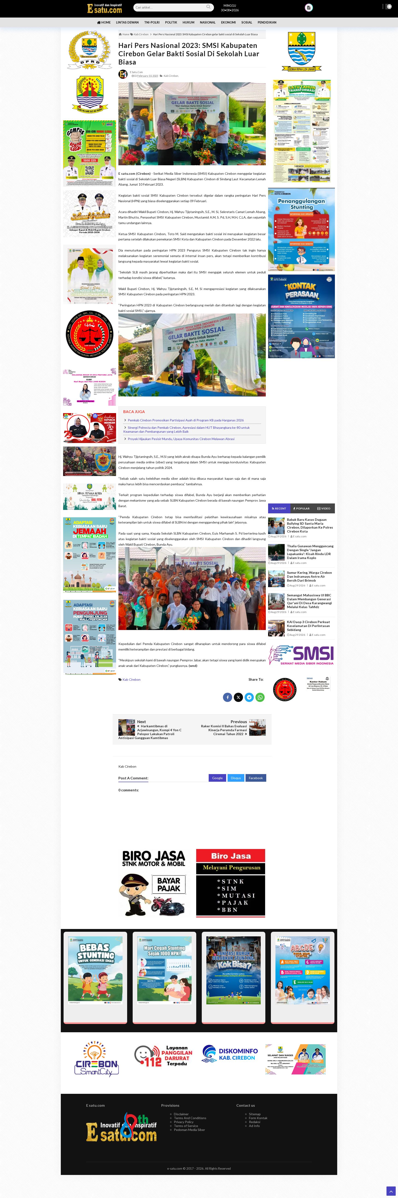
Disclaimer (181, 1114)
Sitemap (255, 1114)
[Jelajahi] (388, 6)
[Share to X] (238, 697)
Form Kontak (258, 1118)
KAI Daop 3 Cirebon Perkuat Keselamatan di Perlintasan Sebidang (308, 626)
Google (217, 778)
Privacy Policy (183, 1122)
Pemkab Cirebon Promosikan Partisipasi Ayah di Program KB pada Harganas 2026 (186, 420)
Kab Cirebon (131, 679)
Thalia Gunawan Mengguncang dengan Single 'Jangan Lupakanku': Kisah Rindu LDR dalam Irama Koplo (310, 552)
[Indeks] (309, 7)
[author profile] (123, 73)
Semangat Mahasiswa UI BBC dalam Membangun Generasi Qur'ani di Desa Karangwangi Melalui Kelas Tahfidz (309, 601)
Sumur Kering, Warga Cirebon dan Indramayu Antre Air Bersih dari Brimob (309, 576)
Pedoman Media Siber (189, 1130)
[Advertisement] (89, 751)
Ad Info (254, 1126)
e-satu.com (174, 1168)
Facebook (256, 778)
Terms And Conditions (190, 1118)
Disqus (236, 778)
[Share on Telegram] (249, 697)
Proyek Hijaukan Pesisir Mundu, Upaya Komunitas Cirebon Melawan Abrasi (181, 439)
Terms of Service (186, 1126)
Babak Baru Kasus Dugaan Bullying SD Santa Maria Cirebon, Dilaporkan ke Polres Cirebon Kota (310, 525)
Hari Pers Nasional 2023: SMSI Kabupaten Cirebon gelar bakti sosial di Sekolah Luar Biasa (188, 53)
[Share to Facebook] (227, 697)
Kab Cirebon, (171, 75)
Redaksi (254, 1122)
